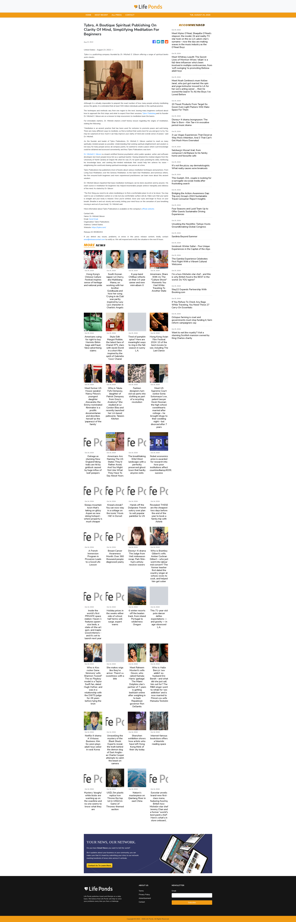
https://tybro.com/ (99, 227)
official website (148, 209)
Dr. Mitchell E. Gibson (92, 154)
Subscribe (192, 902)
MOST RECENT (101, 15)
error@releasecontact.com (94, 239)
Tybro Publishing (149, 113)
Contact (142, 902)
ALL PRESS (117, 15)
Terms (141, 891)
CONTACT (129, 15)
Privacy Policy (144, 894)
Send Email (93, 219)
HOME (88, 15)
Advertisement (145, 898)
